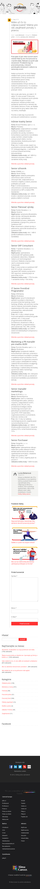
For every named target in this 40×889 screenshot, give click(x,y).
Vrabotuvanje (25, 833)
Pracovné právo (6, 694)
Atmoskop (5, 816)
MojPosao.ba (25, 830)
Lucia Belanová (19, 35)
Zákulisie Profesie (7, 710)
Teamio (23, 803)
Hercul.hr (23, 835)
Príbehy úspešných (7, 702)
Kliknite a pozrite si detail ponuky (22, 164)
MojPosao (24, 827)
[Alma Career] (20, 868)
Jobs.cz (4, 800)
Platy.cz (23, 811)
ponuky (23, 37)
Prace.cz (4, 808)
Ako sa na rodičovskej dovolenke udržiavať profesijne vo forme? (22, 563)
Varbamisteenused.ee (8, 849)
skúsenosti (32, 37)
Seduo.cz (23, 806)
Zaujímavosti (6, 713)
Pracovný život (6, 698)
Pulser (23, 841)
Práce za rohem (6, 814)
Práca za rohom (6, 811)
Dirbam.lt (4, 835)
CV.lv (3, 830)
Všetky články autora (24, 494)
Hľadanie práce (6, 683)
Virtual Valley (24, 838)
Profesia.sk (5, 803)
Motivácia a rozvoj (7, 687)
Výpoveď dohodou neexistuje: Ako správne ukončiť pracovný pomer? (23, 522)
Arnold (23, 800)
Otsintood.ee (6, 841)
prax (26, 37)
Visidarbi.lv (5, 838)
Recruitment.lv (6, 846)
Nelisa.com (5, 819)
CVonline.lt (5, 827)
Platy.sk (23, 814)
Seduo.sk (23, 808)
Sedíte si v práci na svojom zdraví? (23, 542)
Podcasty (4, 691)
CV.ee (3, 833)
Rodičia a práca (6, 706)
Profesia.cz (5, 806)
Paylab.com (24, 816)
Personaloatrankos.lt (8, 843)
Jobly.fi (4, 858)
